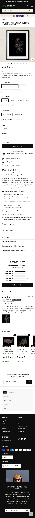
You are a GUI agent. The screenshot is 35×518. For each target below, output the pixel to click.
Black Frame (7, 114)
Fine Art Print (15, 91)
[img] (6, 297)
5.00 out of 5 (22, 265)
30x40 (28, 100)
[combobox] (17, 10)
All (10, 332)
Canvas (5, 91)
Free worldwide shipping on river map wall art (17, 2)
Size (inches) (6, 96)
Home (3, 19)
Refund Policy (22, 428)
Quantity (4, 133)
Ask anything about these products (13, 250)
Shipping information (9, 241)
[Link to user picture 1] (6, 318)
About (3, 423)
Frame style (6, 111)
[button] (6, 67)
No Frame (19, 119)
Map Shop (5, 421)
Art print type (6, 82)
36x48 (5, 105)
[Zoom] (32, 59)
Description (5, 237)
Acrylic (22, 86)
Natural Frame (7, 119)
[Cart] (28, 6)
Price (3, 125)
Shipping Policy (22, 426)
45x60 (13, 105)
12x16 (5, 100)
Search (20, 421)
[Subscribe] (27, 510)
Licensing (4, 428)
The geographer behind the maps (13, 246)
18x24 (13, 100)
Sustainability (6, 431)
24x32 (20, 100)
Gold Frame (18, 114)
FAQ (8, 214)
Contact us (21, 431)
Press (3, 426)
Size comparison (7, 230)
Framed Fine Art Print (10, 86)
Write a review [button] (17, 285)
